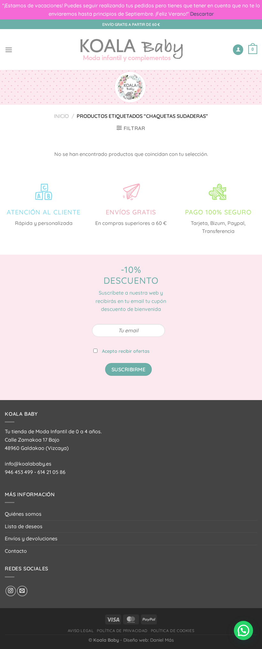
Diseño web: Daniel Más (148, 640)
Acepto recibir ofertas (126, 351)
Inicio (61, 116)
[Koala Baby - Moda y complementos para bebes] (131, 49)
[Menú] (8, 50)
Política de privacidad (122, 630)
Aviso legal (81, 630)
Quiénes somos (23, 514)
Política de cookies (173, 630)
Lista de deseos (23, 526)
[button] (243, 630)
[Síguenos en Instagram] (10, 591)
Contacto (16, 551)
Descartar (202, 14)
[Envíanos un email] (22, 591)
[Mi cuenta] (238, 49)
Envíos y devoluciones (31, 538)
